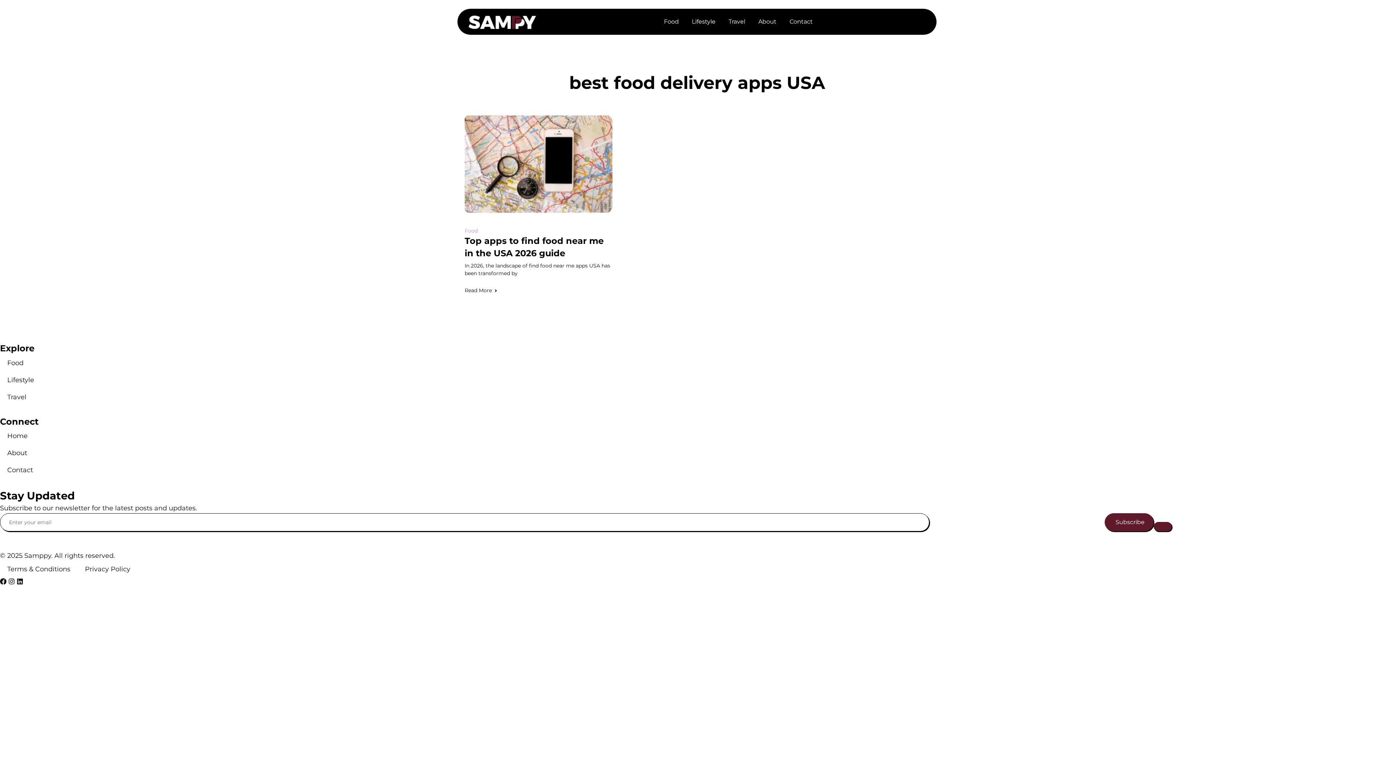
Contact (801, 21)
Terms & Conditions (38, 569)
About (767, 21)
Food (671, 21)
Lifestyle (704, 21)
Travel (737, 21)
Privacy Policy (107, 569)
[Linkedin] (20, 581)
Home (17, 436)
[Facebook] (3, 581)
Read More (478, 290)
